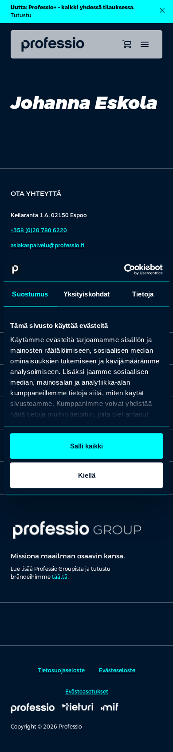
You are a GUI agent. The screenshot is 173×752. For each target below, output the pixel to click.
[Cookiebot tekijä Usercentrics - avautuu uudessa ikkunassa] (124, 269)
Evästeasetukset (86, 692)
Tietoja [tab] (142, 294)
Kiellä (86, 475)
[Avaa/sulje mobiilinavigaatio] (145, 44)
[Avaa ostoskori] (127, 44)
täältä (59, 577)
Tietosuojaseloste (61, 670)
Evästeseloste (117, 670)
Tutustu (21, 15)
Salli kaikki (86, 446)
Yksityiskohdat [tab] (86, 294)
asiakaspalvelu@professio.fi (47, 245)
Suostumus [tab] (30, 294)
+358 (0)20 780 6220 (39, 230)
